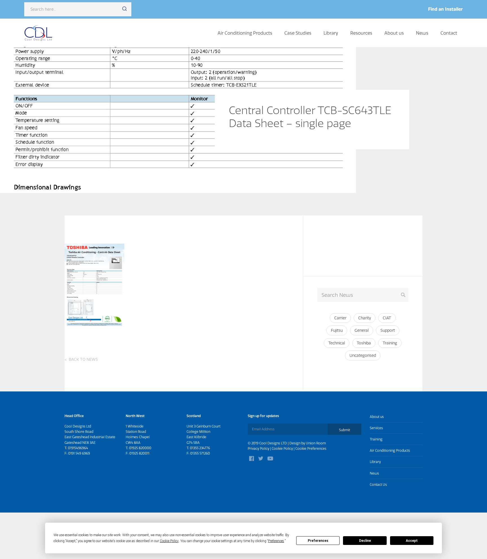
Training (390, 343)
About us (394, 33)
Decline (365, 541)
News (422, 33)
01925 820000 (140, 448)
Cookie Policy (282, 448)
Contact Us (378, 484)
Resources (361, 33)
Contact (448, 33)
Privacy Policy (258, 448)
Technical (336, 343)
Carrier (340, 317)
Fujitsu (337, 330)
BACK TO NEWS (83, 359)
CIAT (387, 317)
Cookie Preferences (310, 448)
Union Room (316, 443)
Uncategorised (362, 355)
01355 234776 (200, 448)
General (362, 330)
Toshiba (364, 343)
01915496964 (78, 448)
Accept (412, 541)
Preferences (318, 541)
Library (331, 33)
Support (387, 330)
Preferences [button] (276, 541)
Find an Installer (445, 9)
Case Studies (297, 33)
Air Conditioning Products (245, 33)
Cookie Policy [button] (169, 541)
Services (376, 428)
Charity (364, 317)
